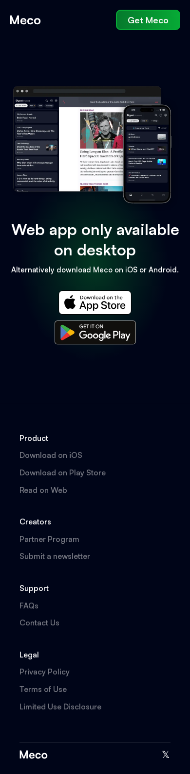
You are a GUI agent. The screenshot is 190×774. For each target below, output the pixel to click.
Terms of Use (43, 689)
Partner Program (49, 539)
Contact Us (39, 622)
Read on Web (43, 490)
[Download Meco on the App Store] (95, 302)
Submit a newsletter (54, 556)
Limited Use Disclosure (60, 706)
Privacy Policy (44, 671)
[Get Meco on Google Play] (95, 332)
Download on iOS (50, 455)
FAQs (28, 605)
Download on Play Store (62, 472)
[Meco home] (25, 20)
